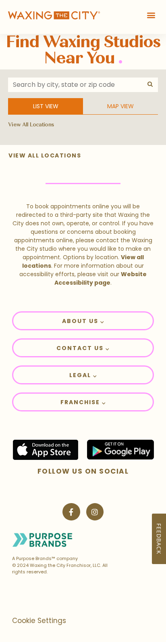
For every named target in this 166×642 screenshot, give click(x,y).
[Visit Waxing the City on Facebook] (71, 511)
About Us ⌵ (83, 321)
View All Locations (31, 125)
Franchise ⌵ (83, 402)
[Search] (150, 84)
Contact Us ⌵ (83, 348)
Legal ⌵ (83, 375)
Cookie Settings (39, 620)
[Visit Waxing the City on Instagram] (95, 511)
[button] (151, 14)
